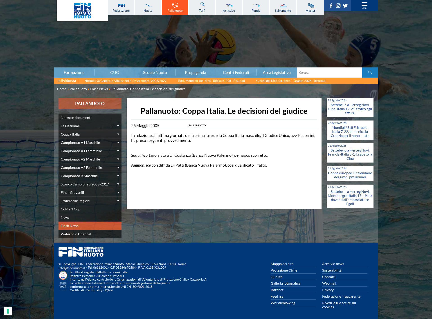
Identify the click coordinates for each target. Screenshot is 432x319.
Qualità (276, 276)
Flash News (70, 225)
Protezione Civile (284, 270)
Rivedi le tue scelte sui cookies (339, 305)
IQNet (109, 290)
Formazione (74, 72)
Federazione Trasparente (341, 296)
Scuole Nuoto (155, 72)
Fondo (256, 10)
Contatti (328, 276)
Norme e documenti (76, 117)
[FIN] (82, 10)
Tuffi (202, 10)
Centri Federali (236, 72)
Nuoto (148, 10)
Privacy (328, 290)
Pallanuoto (175, 10)
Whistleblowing (283, 303)
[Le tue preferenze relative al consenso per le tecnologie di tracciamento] (8, 311)
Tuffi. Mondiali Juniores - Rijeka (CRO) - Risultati (211, 81)
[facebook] (332, 6)
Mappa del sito (282, 263)
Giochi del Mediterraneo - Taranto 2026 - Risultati (291, 81)
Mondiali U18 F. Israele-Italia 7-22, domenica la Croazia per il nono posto (350, 131)
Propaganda (195, 72)
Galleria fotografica (285, 283)
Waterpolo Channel (76, 234)
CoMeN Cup (70, 209)
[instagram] (339, 6)
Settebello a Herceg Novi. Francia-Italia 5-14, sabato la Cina (350, 154)
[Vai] (370, 72)
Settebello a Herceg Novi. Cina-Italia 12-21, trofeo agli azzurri (350, 109)
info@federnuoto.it (71, 268)
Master (310, 10)
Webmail (329, 283)
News (65, 217)
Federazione (121, 10)
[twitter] (346, 6)
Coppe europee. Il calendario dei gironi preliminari (350, 175)
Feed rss (277, 296)
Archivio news (333, 263)
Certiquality (94, 290)
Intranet (277, 290)
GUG (114, 72)
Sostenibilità (332, 270)
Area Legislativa (277, 72)
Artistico (229, 10)
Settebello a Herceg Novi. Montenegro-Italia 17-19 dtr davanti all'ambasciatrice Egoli (350, 197)
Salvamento (283, 10)
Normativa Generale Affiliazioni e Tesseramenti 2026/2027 (125, 81)
